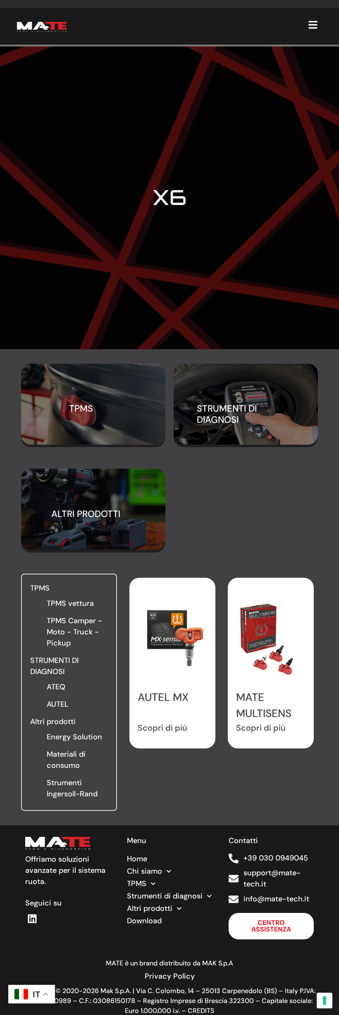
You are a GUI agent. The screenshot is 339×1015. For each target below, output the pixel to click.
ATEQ (56, 687)
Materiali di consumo (66, 759)
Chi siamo (144, 871)
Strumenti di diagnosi (165, 896)
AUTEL (58, 704)
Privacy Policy (170, 976)
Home (137, 859)
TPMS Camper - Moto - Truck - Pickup (74, 632)
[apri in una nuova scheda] (32, 919)
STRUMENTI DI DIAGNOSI (54, 666)
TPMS (40, 588)
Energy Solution (74, 737)
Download (144, 921)
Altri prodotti (53, 722)
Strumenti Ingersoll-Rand (72, 788)
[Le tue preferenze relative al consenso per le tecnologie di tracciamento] (324, 1000)
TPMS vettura (70, 603)
